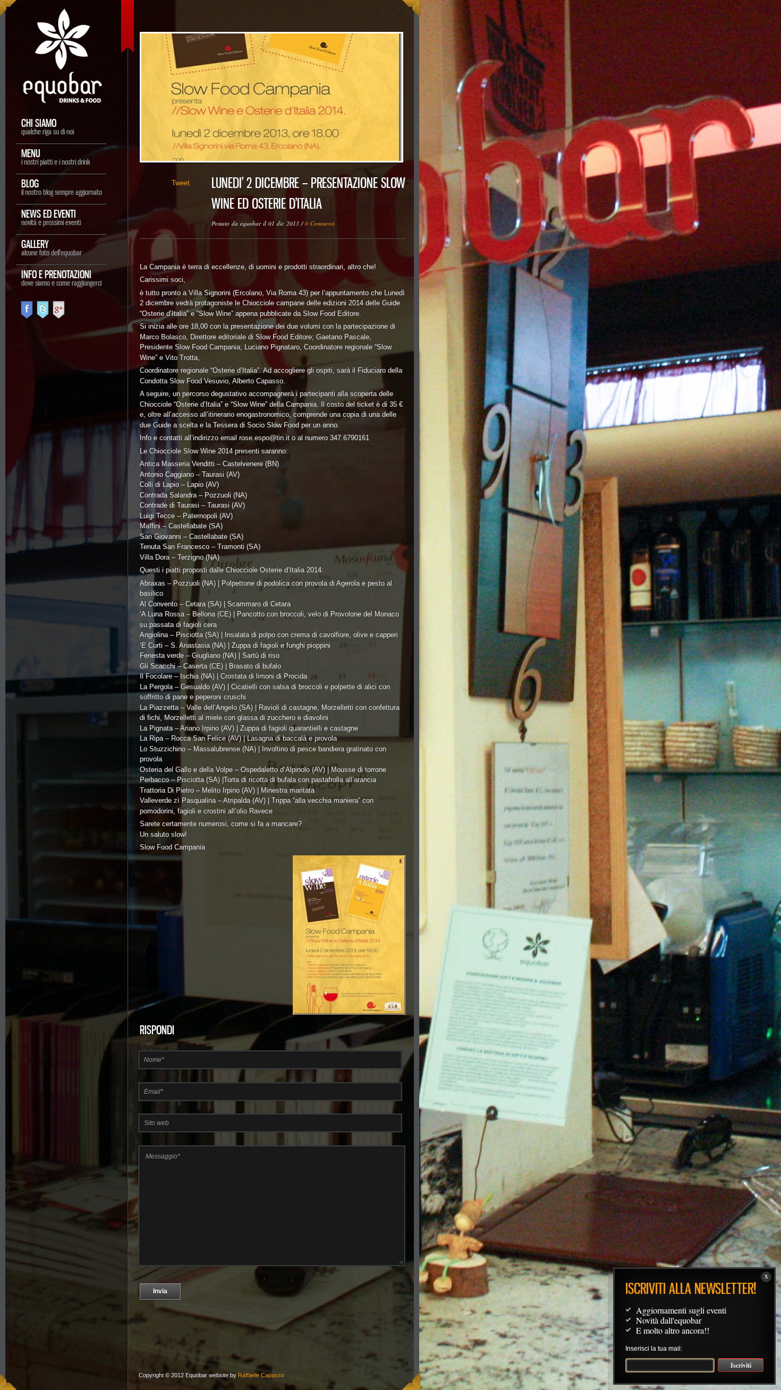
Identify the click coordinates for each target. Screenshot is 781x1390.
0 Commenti (320, 223)
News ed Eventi (51, 217)
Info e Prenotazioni (61, 277)
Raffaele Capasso (261, 1375)
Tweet (181, 183)
